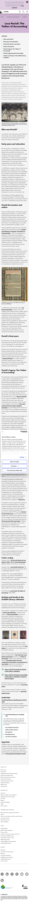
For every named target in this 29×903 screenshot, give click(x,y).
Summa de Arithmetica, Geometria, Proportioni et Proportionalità (14, 231)
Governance (3, 771)
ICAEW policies (4, 828)
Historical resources (5, 820)
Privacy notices (4, 832)
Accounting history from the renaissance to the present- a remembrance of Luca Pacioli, (14, 662)
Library (2, 814)
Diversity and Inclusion (6, 779)
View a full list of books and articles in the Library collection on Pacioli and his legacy (16, 676)
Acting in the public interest (7, 775)
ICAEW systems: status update (8, 796)
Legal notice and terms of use (7, 837)
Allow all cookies (14, 461)
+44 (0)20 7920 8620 (11, 736)
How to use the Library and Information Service (11, 816)
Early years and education (10, 41)
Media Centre (4, 784)
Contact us (3, 793)
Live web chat (8, 732)
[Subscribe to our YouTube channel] (21, 874)
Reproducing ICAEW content (7, 836)
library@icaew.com (10, 734)
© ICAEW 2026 (4, 894)
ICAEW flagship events (6, 859)
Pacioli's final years (8, 46)
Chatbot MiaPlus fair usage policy (8, 841)
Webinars (3, 853)
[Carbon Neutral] (7, 886)
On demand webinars (6, 855)
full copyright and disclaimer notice (16, 753)
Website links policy (5, 839)
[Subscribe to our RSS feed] (2, 880)
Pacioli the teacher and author (11, 44)
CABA (2, 804)
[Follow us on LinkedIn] (7, 874)
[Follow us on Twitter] (2, 874)
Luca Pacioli (24, 17)
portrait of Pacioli (7, 358)
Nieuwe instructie (21, 396)
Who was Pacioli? (8, 39)
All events (3, 850)
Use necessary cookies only (14, 470)
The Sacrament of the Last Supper (11, 521)
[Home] (5, 11)
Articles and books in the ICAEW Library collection (14, 56)
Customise (14, 466)
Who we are (3, 769)
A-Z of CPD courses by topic (7, 851)
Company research (5, 818)
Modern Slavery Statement (7, 830)
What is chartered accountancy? (8, 777)
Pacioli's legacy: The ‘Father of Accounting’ (11, 50)
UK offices (3, 798)
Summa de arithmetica (9, 612)
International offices (5, 802)
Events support (4, 861)
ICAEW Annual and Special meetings (9, 773)
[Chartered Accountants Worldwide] (24, 886)
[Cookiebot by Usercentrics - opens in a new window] (20, 432)
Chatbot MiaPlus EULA (6, 843)
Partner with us (4, 806)
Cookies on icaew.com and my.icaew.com (10, 834)
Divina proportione (12, 614)
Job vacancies (4, 786)
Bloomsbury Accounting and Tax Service (10, 812)
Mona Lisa (22, 499)
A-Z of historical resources (11, 727)
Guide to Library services (11, 729)
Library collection (4, 821)
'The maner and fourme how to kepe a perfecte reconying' (13, 405)
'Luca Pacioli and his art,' (17, 567)
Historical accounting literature (13, 17)
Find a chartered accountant (7, 781)
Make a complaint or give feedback (9, 795)
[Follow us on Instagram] (16, 874)
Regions (2, 800)
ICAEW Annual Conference (7, 857)
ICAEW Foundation (5, 782)
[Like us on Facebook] (12, 874)
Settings (22, 457)
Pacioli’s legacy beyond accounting (13, 53)
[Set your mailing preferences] (26, 874)
